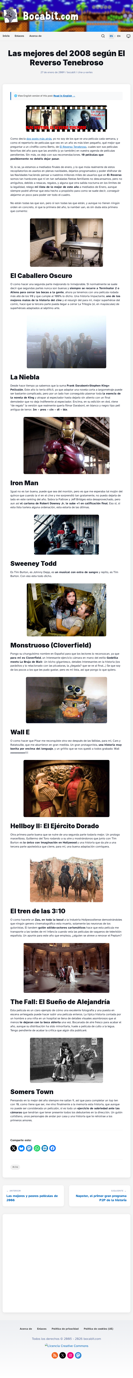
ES (111, 36)
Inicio (6, 36)
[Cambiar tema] (128, 36)
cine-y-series (85, 72)
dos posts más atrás (39, 138)
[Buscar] (103, 36)
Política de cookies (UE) (98, 1329)
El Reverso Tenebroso (73, 146)
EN (118, 36)
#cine (15, 1167)
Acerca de (35, 36)
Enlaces (19, 36)
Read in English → (64, 96)
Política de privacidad (65, 1329)
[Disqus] (66, 1262)
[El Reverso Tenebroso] (66, 118)
